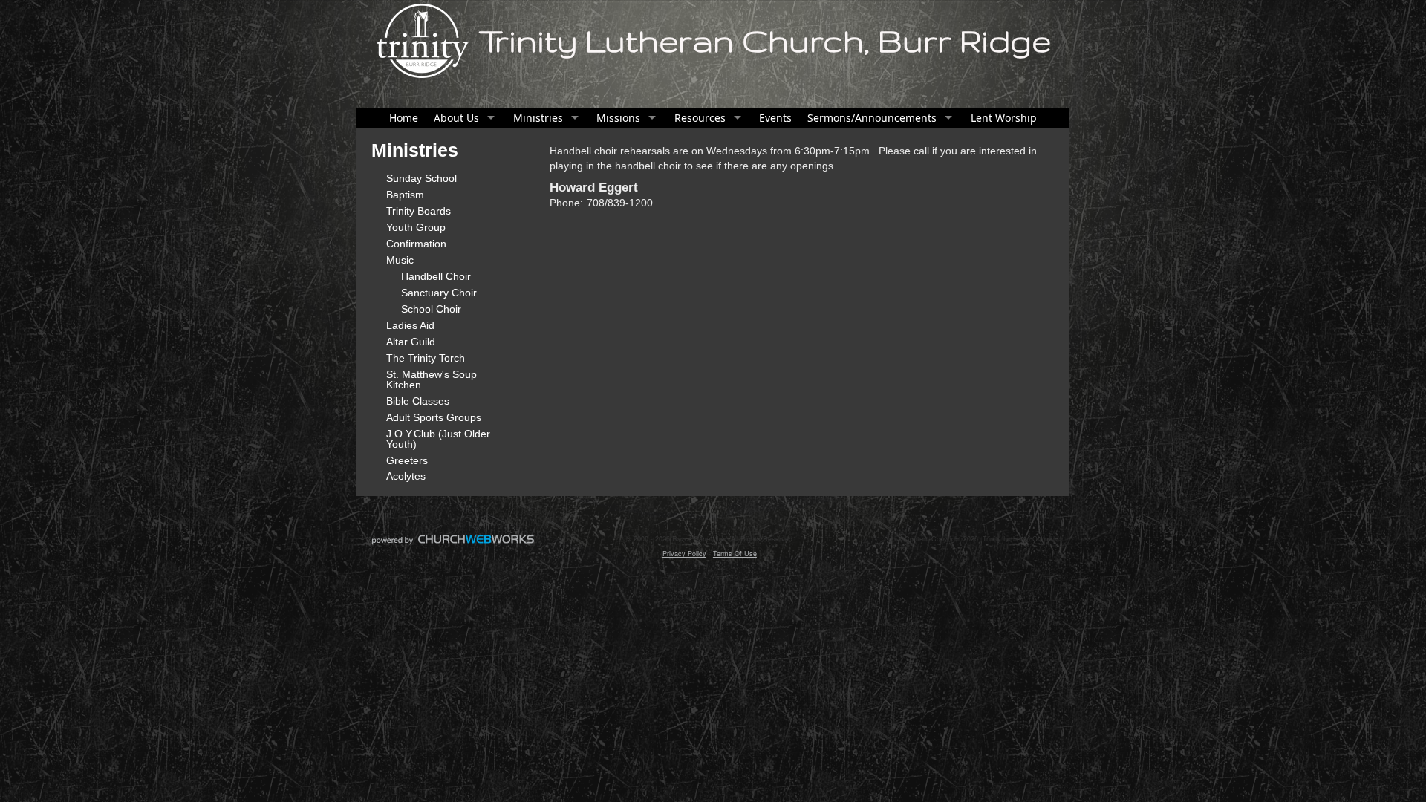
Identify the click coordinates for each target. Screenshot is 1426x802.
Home (403, 118)
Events (775, 118)
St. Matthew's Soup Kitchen (431, 379)
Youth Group (416, 227)
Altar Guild (410, 342)
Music (400, 260)
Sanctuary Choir (439, 293)
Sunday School (421, 178)
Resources (700, 118)
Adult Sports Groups (433, 417)
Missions (618, 118)
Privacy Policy (684, 553)
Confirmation (416, 244)
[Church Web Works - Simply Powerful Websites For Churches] (453, 544)
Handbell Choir (436, 276)
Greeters (407, 460)
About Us (456, 118)
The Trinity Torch (425, 358)
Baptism (405, 194)
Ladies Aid (410, 325)
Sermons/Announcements (872, 118)
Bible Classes (417, 401)
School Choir (431, 309)
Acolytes (406, 476)
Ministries (538, 118)
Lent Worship (1004, 118)
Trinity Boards (418, 211)
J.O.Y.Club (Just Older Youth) (438, 439)
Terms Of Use (735, 553)
